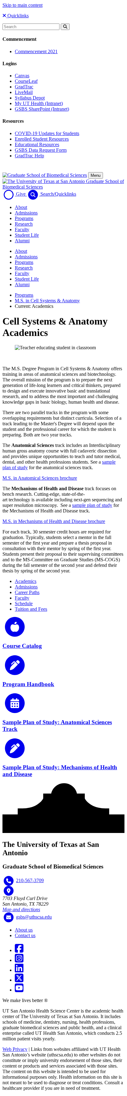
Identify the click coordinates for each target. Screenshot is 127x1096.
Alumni (22, 240)
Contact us (25, 935)
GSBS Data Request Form (41, 150)
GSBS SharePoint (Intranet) (42, 109)
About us (24, 929)
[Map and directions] (8, 891)
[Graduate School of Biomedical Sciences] (44, 175)
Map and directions (21, 909)
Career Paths (27, 592)
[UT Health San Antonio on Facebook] (19, 950)
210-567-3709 (30, 880)
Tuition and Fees (31, 609)
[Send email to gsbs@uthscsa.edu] (8, 917)
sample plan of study (92, 505)
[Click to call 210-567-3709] (8, 881)
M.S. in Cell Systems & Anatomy (47, 300)
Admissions (26, 212)
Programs (24, 218)
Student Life (27, 235)
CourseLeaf (26, 81)
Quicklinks (17, 15)
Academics (25, 581)
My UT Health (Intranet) (39, 103)
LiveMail (24, 92)
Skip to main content (22, 5)
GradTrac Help (29, 155)
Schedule (24, 603)
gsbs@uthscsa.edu (34, 917)
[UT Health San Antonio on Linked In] (19, 970)
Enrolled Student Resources (42, 139)
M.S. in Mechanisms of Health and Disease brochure (53, 521)
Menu (95, 175)
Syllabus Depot (30, 97)
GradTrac (24, 86)
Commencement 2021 (36, 51)
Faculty (22, 229)
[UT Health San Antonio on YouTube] (19, 989)
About (21, 207)
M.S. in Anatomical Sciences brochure (39, 478)
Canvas (22, 75)
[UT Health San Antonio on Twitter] (19, 980)
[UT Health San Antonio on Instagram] (19, 960)
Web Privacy (14, 1049)
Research (24, 224)
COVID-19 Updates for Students (47, 133)
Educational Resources (37, 144)
